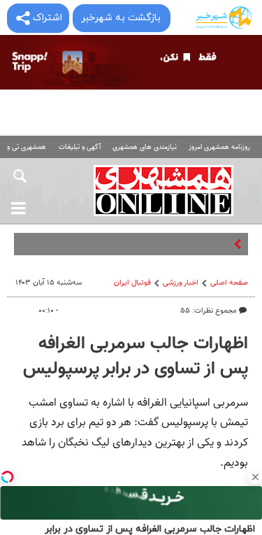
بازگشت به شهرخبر (121, 17)
